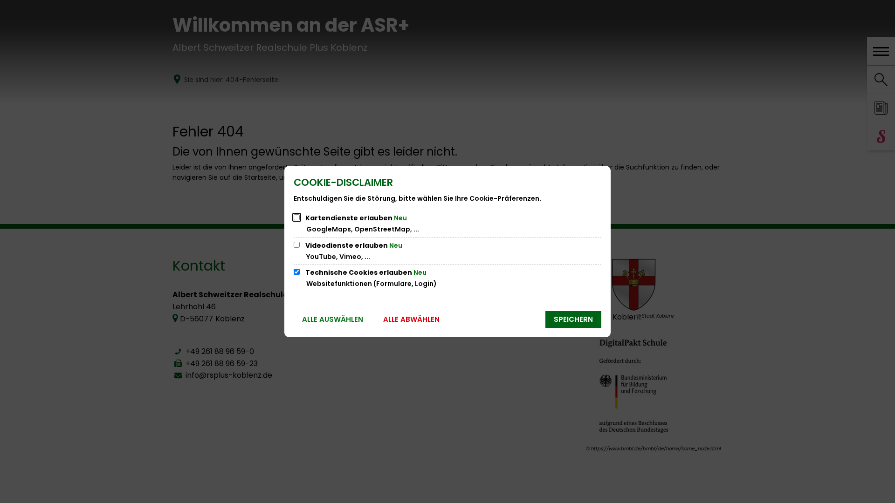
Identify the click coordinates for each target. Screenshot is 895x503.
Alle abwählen (411, 319)
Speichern (573, 319)
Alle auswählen (332, 319)
